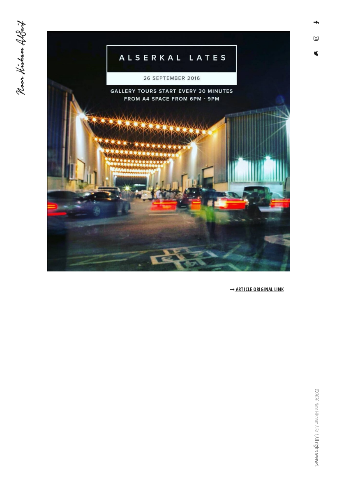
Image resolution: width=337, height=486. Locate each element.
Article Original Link (259, 289)
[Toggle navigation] (20, 463)
